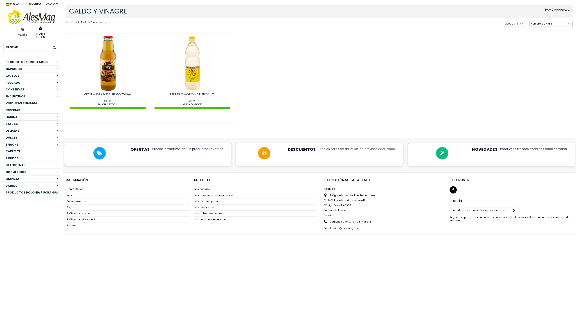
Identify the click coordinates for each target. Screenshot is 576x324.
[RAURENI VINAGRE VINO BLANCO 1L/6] (192, 64)
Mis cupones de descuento (211, 219)
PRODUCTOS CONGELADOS (27, 62)
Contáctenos (75, 189)
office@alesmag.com (346, 228)
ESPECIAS (13, 110)
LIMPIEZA (12, 179)
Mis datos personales (208, 213)
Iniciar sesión (40, 35)
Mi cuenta (202, 180)
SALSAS (12, 124)
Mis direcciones (204, 207)
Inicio (70, 195)
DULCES (12, 137)
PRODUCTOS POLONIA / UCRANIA (31, 192)
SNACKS (12, 144)
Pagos (71, 207)
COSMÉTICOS (16, 172)
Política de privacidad (81, 219)
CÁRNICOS (14, 69)
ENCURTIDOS (16, 96)
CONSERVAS (15, 89)
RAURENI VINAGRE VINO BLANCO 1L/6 (192, 94)
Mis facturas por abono (209, 201)
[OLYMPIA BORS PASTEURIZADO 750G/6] (107, 64)
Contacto (52, 4)
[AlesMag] (31, 17)
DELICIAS (12, 130)
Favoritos (35, 4)
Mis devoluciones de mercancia (214, 195)
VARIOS (11, 186)
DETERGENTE (15, 165)
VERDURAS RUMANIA (21, 103)
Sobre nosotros (76, 201)
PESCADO (13, 83)
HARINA (12, 117)
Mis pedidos (202, 189)
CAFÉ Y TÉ (13, 151)
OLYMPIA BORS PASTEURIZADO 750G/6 (107, 94)
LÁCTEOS (13, 76)
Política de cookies (79, 213)
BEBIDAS (12, 158)
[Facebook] (453, 190)
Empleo (71, 225)
